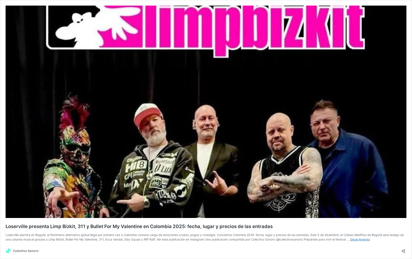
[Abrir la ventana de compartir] (403, 249)
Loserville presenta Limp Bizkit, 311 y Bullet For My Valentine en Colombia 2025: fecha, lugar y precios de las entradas (139, 226)
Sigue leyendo (360, 239)
